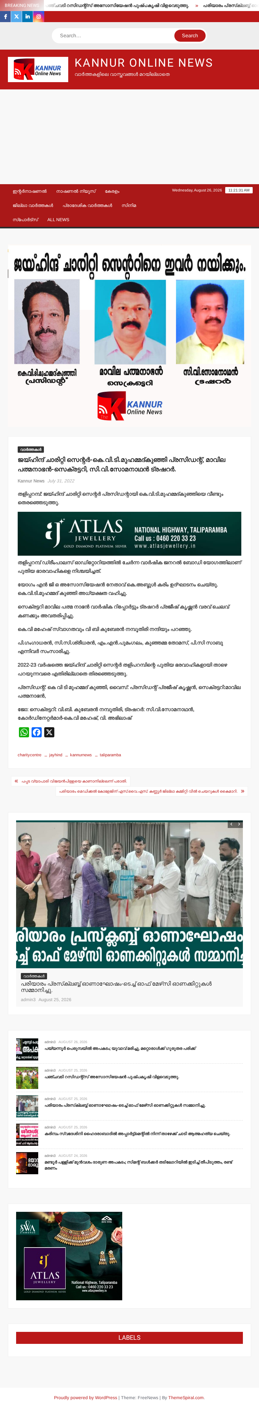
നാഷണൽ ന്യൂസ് (75, 191)
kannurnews (81, 754)
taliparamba (110, 754)
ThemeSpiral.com (186, 1397)
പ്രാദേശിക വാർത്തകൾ (87, 205)
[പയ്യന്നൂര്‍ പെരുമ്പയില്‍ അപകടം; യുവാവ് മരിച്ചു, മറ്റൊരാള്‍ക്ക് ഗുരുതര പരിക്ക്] (27, 1049)
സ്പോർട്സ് (25, 219)
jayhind (55, 754)
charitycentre (29, 754)
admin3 (28, 999)
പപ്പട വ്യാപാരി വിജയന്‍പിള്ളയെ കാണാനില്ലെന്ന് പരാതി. (74, 781)
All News (58, 219)
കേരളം (112, 191)
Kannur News (31, 480)
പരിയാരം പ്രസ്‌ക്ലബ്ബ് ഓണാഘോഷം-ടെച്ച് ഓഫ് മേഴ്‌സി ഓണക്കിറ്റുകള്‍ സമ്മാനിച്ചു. (116, 987)
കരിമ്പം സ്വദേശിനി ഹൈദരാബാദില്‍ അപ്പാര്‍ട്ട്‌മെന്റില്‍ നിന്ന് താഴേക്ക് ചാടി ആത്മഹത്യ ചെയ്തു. (138, 1134)
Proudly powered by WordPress (85, 1397)
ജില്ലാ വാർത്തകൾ (33, 205)
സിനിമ (129, 205)
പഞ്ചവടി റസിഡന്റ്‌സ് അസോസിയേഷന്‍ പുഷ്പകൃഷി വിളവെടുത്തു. (92, 5)
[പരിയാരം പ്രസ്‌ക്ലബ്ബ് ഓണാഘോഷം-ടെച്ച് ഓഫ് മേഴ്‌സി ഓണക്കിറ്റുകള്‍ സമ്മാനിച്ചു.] (129, 894)
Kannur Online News (144, 63)
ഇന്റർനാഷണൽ (30, 191)
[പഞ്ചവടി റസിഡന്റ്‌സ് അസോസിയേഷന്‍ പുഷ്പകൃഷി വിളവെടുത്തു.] (27, 1077)
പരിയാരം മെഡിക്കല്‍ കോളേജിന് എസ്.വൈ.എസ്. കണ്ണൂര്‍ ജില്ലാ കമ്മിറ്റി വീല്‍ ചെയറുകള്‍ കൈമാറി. (148, 791)
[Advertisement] (129, 137)
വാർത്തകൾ (30, 449)
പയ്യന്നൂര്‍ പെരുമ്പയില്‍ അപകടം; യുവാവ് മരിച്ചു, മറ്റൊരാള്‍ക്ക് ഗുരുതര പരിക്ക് (120, 1048)
